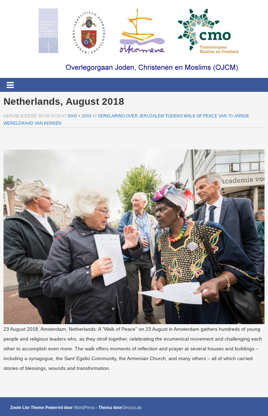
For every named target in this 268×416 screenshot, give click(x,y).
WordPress (84, 407)
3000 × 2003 (79, 116)
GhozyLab (132, 407)
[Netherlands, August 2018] (134, 236)
